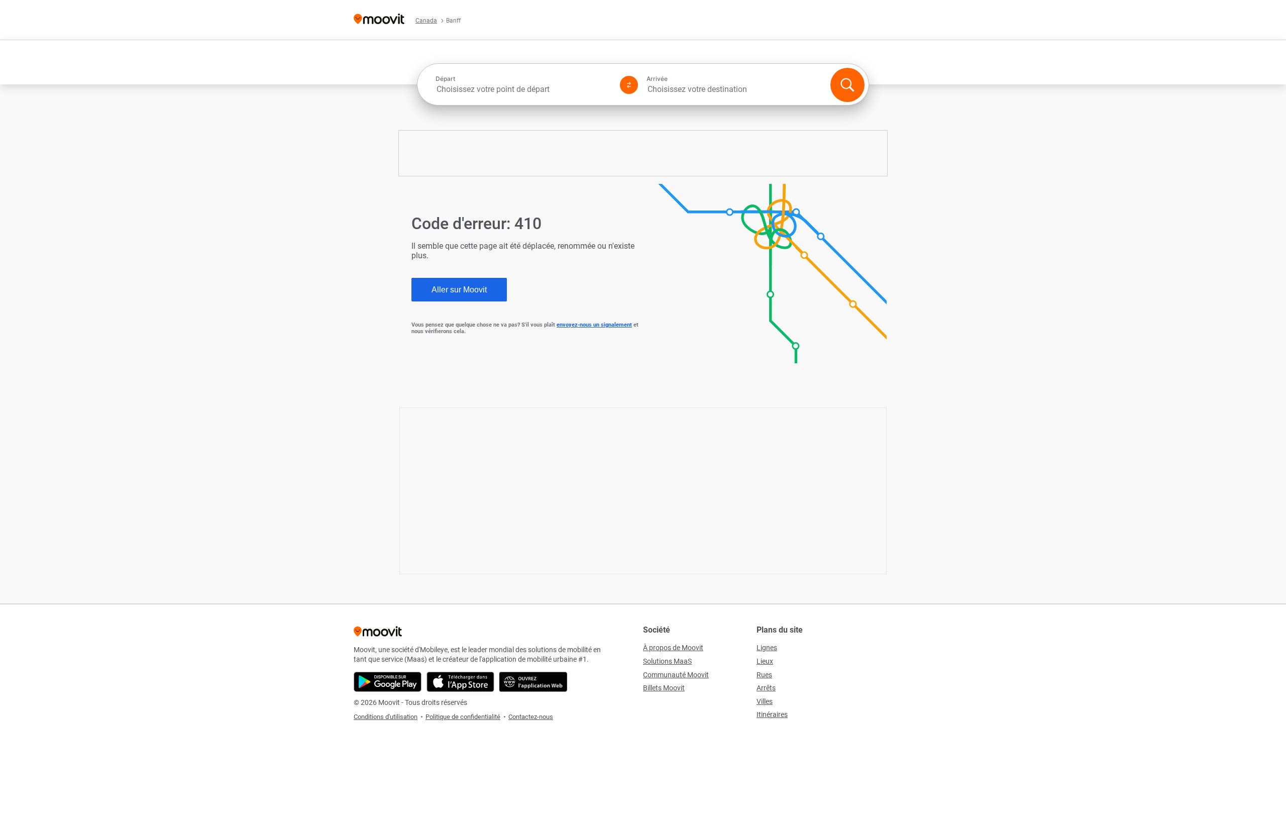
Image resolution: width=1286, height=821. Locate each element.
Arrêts (766, 688)
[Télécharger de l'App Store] (460, 682)
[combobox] (523, 89)
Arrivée (657, 79)
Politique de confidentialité (462, 717)
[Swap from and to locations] (629, 85)
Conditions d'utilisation (385, 717)
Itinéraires (772, 714)
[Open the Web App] (533, 682)
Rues (764, 675)
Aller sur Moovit (459, 289)
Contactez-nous (530, 717)
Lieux (765, 661)
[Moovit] (379, 20)
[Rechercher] (847, 85)
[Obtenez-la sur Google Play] (387, 682)
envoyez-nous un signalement (594, 325)
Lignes (767, 648)
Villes (765, 701)
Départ (445, 79)
